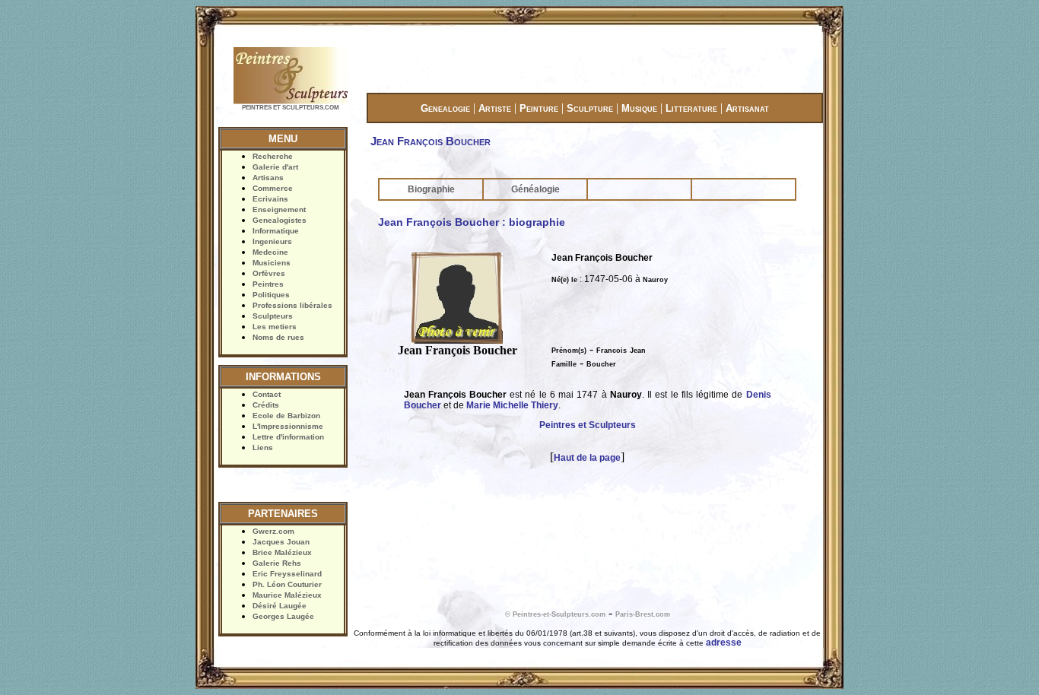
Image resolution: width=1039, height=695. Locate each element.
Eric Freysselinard (287, 574)
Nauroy (655, 280)
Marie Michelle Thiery (512, 405)
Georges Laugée (283, 616)
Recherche (273, 156)
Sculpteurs (273, 316)
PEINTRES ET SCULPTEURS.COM (290, 107)
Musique (639, 108)
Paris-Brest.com (642, 614)
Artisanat (747, 108)
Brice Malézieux (282, 552)
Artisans (268, 177)
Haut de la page (587, 457)
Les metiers (275, 326)
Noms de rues (278, 337)
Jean (638, 350)
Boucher (601, 364)
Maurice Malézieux (287, 595)
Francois (611, 350)
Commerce (273, 188)
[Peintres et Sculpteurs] (291, 102)
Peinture (539, 108)
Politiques (271, 294)
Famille (564, 364)
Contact (267, 394)
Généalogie (535, 189)
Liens (263, 447)
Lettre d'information (288, 437)
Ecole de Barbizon (286, 415)
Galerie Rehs (277, 563)
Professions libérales (292, 305)
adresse (724, 642)
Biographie (431, 189)
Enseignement (279, 209)
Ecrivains (270, 199)
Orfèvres (269, 273)
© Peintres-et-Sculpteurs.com (555, 614)
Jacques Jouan (281, 542)
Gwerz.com (273, 531)
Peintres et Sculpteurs (587, 425)
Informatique (276, 231)
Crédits (266, 405)
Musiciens (272, 263)
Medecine (270, 252)
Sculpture (590, 108)
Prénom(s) (568, 350)
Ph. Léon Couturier (287, 584)
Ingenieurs (272, 241)
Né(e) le (564, 280)
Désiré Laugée (280, 605)
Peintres (268, 284)
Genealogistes (280, 220)
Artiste (494, 108)
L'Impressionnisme (288, 426)
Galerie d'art (275, 167)
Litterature (691, 108)
